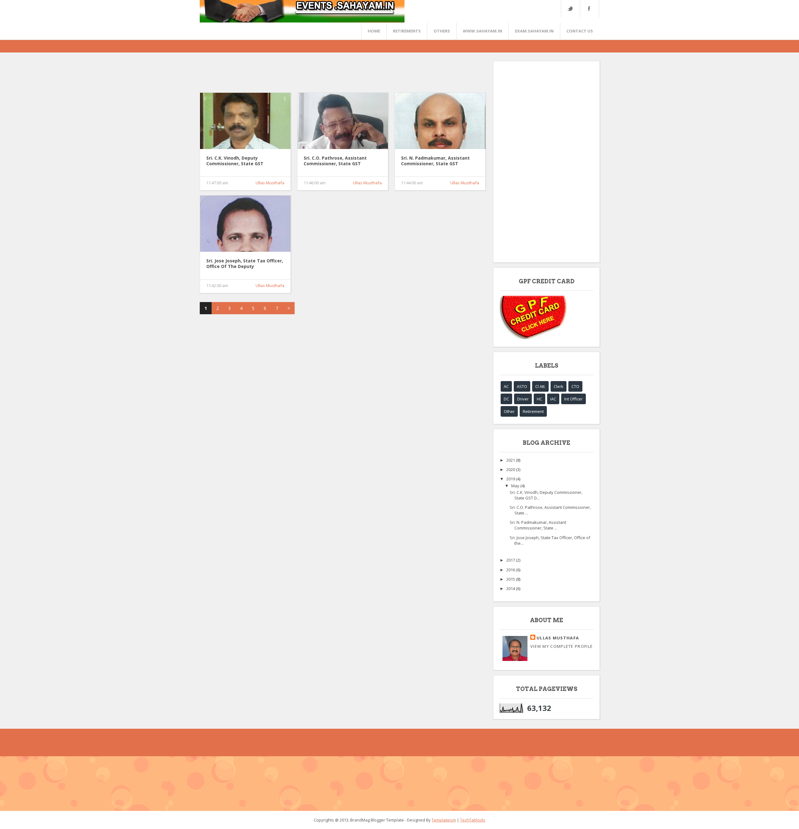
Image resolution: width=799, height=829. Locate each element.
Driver (523, 399)
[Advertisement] (313, 75)
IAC (553, 399)
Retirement (533, 411)
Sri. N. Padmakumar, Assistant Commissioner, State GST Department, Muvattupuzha (435, 161)
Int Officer (573, 399)
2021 (511, 460)
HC (539, 399)
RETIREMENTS (407, 31)
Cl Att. (540, 386)
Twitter (570, 8)
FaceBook (588, 8)
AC (506, 386)
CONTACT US (579, 31)
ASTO (522, 386)
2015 (511, 579)
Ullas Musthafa (270, 183)
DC (506, 399)
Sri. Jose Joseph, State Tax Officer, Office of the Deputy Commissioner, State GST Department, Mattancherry (244, 264)
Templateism (444, 820)
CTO (575, 386)
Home (374, 31)
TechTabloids (472, 820)
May (515, 486)
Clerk (558, 386)
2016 (511, 570)
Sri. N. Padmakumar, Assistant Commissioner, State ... (538, 525)
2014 (511, 588)
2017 (511, 560)
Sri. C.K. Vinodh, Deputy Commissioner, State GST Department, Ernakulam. (234, 161)
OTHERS (442, 31)
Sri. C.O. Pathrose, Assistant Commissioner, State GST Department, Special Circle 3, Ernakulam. (336, 161)
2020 (511, 469)
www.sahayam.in (482, 31)
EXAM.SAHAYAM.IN (534, 31)
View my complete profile (561, 646)
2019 (511, 479)
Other (509, 411)
